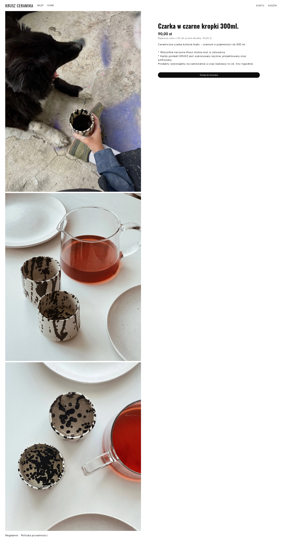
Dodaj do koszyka (209, 75)
